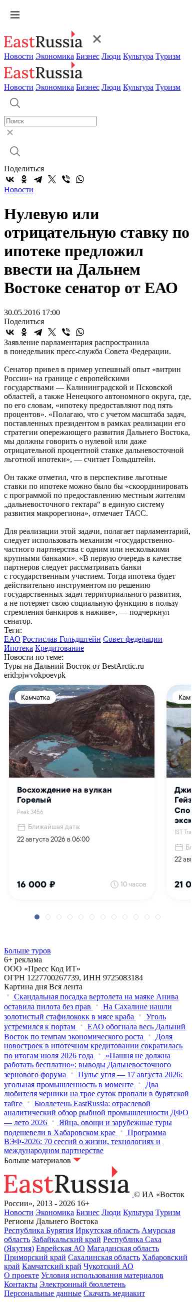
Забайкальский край (66, 1239)
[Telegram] (38, 179)
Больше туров (27, 950)
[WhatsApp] (80, 179)
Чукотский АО (109, 1266)
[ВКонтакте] (10, 179)
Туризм (168, 56)
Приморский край (35, 1257)
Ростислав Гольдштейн (61, 639)
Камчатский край (52, 1266)
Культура (138, 56)
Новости (19, 56)
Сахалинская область (104, 1257)
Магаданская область (123, 1248)
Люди (111, 56)
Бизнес (88, 56)
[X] (52, 179)
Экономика (55, 56)
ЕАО (12, 639)
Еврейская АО (60, 1248)
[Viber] (66, 179)
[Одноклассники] (24, 179)
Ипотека (18, 648)
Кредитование (59, 648)
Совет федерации (132, 639)
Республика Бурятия (39, 1230)
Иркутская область (108, 1230)
